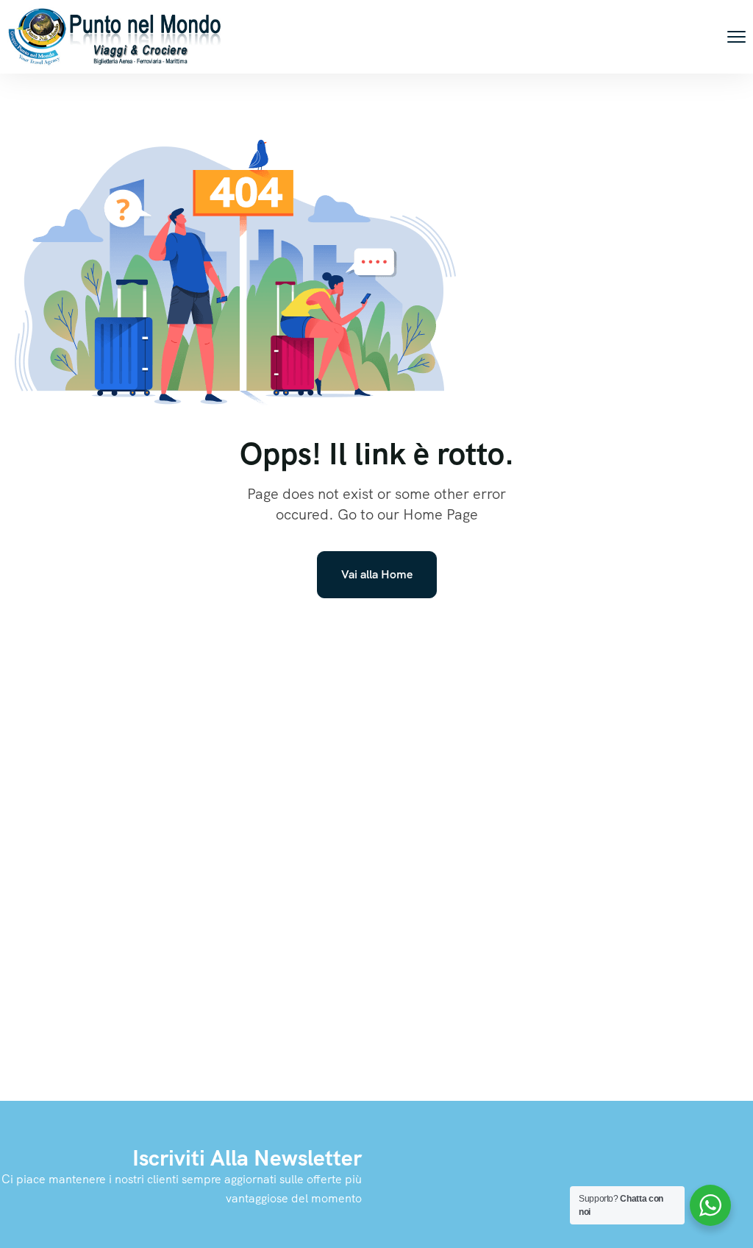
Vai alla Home (377, 574)
